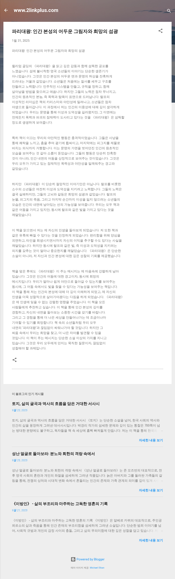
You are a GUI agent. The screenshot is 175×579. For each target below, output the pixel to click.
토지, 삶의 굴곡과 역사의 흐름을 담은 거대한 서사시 (56, 403)
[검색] (169, 11)
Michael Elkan (97, 567)
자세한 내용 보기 (151, 440)
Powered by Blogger (90, 559)
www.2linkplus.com (36, 10)
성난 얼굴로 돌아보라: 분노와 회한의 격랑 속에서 (53, 453)
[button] (160, 31)
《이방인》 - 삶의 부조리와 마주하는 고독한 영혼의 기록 (60, 503)
